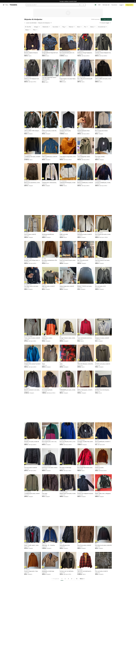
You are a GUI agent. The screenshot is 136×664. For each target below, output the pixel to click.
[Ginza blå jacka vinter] (68, 534)
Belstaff (28, 388)
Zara (45, 543)
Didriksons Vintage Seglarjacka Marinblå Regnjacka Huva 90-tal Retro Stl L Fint (84, 52)
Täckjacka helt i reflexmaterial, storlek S (49, 182)
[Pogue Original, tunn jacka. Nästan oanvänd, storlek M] (68, 67)
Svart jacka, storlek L (100, 156)
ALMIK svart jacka (64, 234)
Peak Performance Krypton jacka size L (67, 260)
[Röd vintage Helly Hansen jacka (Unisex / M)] (85, 456)
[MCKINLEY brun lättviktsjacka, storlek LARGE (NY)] (103, 379)
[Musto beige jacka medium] (103, 119)
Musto (98, 129)
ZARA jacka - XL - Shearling (48, 545)
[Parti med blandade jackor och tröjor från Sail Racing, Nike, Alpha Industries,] (68, 42)
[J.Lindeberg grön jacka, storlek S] (32, 482)
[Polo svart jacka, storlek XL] (103, 560)
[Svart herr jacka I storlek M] (32, 456)
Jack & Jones (99, 77)
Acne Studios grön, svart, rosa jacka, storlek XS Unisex (49, 441)
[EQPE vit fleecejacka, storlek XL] (85, 379)
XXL (96, 543)
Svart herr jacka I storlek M (30, 467)
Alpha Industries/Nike (65, 51)
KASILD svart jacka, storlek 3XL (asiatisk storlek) (49, 130)
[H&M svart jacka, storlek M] (50, 275)
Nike (80, 258)
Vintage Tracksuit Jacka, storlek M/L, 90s (67, 338)
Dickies (98, 466)
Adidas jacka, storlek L (47, 338)
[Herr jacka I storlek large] (68, 456)
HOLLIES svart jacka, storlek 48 (31, 441)
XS (42, 155)
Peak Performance (65, 258)
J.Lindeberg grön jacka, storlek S (32, 493)
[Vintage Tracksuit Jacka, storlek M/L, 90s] (68, 327)
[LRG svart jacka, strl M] (103, 275)
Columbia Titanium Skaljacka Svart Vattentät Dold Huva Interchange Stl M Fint (103, 52)
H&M (45, 258)
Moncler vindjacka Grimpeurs (31, 52)
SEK (99, 4)
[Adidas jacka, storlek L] (50, 327)
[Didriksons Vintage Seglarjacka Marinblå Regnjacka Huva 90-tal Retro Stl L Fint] (85, 42)
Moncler (28, 51)
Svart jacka (44, 493)
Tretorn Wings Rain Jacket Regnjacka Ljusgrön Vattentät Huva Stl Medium (85, 156)
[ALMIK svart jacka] (68, 223)
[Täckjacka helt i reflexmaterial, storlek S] (50, 171)
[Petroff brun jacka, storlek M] (85, 534)
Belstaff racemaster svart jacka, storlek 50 (31, 390)
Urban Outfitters (80, 129)
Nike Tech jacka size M (82, 260)
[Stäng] (135, 1)
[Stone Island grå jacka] (50, 379)
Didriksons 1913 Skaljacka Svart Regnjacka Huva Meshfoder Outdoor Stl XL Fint (31, 78)
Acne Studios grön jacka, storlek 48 (102, 234)
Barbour (27, 181)
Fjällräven (46, 51)
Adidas (44, 336)
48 (95, 232)
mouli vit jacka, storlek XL (30, 234)
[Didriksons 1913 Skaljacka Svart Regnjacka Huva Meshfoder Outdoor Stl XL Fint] (32, 67)
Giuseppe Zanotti (65, 129)
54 (60, 232)
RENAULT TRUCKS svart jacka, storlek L (84, 286)
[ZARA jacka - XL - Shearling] (50, 534)
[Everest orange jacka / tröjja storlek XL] (32, 560)
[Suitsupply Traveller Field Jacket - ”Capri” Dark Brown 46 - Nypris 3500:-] (85, 430)
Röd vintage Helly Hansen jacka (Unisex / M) (84, 467)
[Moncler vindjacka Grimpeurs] (32, 42)
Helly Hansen (82, 466)
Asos (98, 440)
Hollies (27, 440)
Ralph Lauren (29, 284)
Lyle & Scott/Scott (47, 466)
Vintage (80, 569)
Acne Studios (100, 232)
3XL (43, 129)
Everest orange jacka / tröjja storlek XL (31, 571)
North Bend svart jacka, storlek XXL (103, 545)
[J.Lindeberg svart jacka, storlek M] (32, 145)
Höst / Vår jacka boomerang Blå (84, 78)
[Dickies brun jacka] (103, 456)
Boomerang (82, 77)
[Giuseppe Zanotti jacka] (68, 119)
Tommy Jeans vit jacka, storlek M (32, 338)
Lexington (99, 181)
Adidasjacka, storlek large (48, 571)
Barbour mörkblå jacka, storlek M (85, 182)
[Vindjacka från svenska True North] (32, 353)
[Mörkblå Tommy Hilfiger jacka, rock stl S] (32, 249)
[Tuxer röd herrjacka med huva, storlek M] (85, 327)
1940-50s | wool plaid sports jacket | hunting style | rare (84, 571)
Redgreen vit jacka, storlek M (102, 338)
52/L (78, 362)
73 (76, 578)
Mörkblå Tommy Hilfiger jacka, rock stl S (32, 260)
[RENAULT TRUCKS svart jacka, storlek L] (85, 275)
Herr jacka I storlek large (65, 467)
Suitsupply (82, 440)
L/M (60, 336)
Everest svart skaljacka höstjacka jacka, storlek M (85, 493)
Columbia (99, 51)
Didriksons (81, 51)
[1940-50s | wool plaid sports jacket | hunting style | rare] (85, 560)
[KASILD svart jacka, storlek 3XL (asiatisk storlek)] (50, 119)
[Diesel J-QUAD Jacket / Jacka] (32, 534)
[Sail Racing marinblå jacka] (50, 223)
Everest (80, 492)
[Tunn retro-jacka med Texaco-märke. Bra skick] (50, 67)
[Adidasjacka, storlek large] (50, 560)
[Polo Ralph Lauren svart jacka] (32, 275)
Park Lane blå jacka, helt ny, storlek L (68, 441)
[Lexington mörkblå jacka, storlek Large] (103, 171)
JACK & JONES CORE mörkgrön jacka (31, 130)
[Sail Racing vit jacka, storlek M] (85, 223)
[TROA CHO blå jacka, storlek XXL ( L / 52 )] (85, 353)
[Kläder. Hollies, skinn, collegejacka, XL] (103, 482)
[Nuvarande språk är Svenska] (95, 5)
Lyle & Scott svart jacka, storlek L (50, 467)
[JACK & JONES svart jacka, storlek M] (103, 67)
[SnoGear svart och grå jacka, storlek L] (68, 560)
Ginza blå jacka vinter (65, 545)
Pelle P (45, 155)
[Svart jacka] (50, 482)
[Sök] (79, 5)
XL (24, 77)
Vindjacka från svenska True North (32, 363)
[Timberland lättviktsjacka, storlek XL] (68, 171)
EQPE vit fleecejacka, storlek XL (84, 389)
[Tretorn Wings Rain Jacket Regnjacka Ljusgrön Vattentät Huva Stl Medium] (85, 145)
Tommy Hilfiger (29, 258)
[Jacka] (68, 353)
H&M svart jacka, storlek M (48, 286)
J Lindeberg (28, 155)
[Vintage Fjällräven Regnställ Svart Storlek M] (50, 42)
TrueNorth (28, 362)
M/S (78, 77)
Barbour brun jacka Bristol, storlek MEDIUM (32, 182)
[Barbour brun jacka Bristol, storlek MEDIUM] (32, 171)
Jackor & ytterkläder (31, 22)
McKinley (98, 388)
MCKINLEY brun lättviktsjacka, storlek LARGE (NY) (102, 390)
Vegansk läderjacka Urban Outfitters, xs (83, 130)
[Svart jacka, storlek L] (103, 145)
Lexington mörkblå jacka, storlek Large (102, 182)
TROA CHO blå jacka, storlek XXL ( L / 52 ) (85, 364)
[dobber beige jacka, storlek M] (68, 275)
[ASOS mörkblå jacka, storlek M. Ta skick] (103, 430)
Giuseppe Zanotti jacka (65, 130)
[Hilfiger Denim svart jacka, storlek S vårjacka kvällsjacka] (68, 482)
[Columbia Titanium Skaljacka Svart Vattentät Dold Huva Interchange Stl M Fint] (103, 42)
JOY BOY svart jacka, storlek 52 (102, 363)
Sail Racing (79, 232)
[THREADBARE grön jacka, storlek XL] (68, 379)
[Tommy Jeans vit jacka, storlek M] (32, 327)
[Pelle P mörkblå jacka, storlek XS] (50, 145)
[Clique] (50, 353)
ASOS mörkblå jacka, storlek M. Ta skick (103, 441)
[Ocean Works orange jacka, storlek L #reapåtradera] (68, 145)
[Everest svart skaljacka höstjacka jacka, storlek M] (85, 482)
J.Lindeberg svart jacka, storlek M (32, 156)
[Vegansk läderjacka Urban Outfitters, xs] (85, 119)
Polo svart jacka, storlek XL (101, 571)
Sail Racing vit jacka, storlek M (84, 234)
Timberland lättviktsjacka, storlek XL (67, 182)
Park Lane (63, 440)
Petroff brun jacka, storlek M (84, 545)
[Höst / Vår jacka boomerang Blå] (85, 67)
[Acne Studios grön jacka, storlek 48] (103, 223)
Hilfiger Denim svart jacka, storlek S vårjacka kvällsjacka (68, 493)
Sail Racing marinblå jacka (48, 234)
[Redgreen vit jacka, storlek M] (103, 327)
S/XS (43, 440)
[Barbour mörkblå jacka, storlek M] (85, 171)
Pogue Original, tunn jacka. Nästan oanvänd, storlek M (68, 78)
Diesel (27, 543)
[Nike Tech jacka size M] (85, 249)
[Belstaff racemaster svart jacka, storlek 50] (32, 379)
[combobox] (53, 5)
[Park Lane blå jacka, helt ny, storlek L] (68, 430)
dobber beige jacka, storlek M (67, 286)
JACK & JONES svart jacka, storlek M (103, 78)
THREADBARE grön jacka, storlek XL (67, 390)
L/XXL (61, 543)
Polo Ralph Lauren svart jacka (31, 286)
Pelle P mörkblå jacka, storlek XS (49, 156)
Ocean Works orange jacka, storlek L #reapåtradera (68, 156)
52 (95, 362)
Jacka (61, 363)
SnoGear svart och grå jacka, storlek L (66, 571)
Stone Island (46, 388)
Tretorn (80, 155)
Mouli (27, 232)
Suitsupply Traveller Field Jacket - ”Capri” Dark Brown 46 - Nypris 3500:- (85, 441)
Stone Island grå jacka (47, 389)
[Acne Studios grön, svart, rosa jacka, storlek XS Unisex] (50, 430)
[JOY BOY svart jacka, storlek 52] (103, 353)
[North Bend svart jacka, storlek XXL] (103, 534)
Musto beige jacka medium (101, 130)
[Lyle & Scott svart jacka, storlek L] (50, 456)
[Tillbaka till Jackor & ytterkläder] (25, 23)
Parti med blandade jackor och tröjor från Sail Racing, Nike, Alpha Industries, (68, 52)
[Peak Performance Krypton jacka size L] (68, 249)
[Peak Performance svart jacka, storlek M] (103, 249)
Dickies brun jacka (99, 467)
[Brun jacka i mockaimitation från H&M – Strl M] (50, 249)
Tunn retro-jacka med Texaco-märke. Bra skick (49, 78)
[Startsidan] (13, 5)
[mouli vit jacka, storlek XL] (32, 223)
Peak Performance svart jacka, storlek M (102, 260)
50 (24, 388)
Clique (43, 363)
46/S (78, 440)
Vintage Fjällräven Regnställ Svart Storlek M (50, 52)
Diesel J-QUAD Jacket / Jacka (31, 545)
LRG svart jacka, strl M (100, 286)
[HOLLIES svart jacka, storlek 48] (32, 430)
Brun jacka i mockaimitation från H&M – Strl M (49, 260)
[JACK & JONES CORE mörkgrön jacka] (32, 119)
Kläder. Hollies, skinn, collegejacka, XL (103, 493)
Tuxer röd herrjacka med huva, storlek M (84, 338)
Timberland (64, 181)
